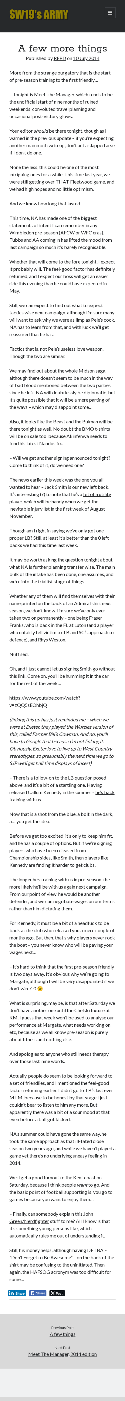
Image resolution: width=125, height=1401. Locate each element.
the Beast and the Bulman (72, 421)
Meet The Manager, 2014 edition (62, 1354)
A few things (63, 1334)
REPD (60, 58)
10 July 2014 (86, 58)
